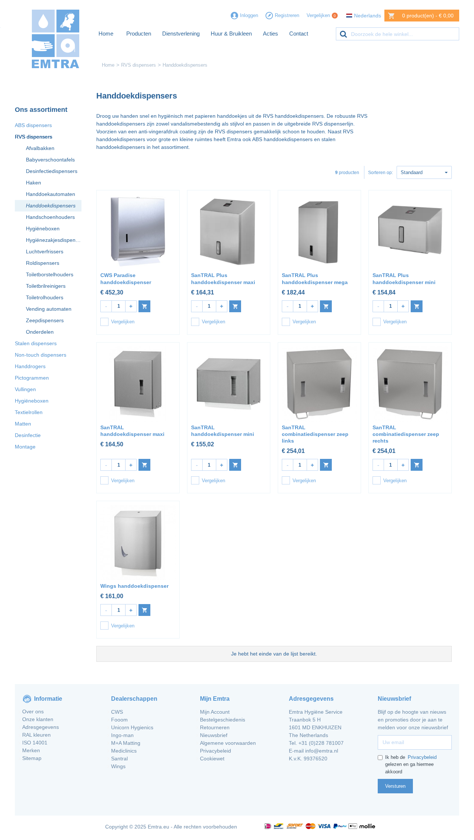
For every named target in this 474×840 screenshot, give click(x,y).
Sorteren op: (380, 172)
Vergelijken (122, 321)
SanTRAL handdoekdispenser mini (222, 430)
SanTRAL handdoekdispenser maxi (132, 430)
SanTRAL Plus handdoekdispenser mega (315, 278)
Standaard (412, 172)
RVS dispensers (138, 65)
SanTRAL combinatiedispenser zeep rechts (406, 434)
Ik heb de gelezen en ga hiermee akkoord (411, 764)
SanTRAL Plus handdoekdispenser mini (404, 278)
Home (108, 65)
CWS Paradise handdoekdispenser (125, 278)
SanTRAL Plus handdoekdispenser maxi (223, 278)
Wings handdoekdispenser (134, 586)
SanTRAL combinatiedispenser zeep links (315, 434)
